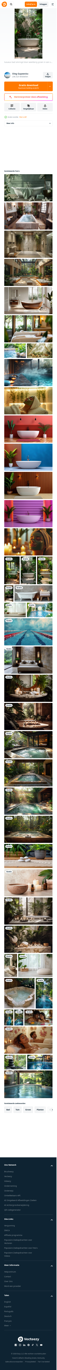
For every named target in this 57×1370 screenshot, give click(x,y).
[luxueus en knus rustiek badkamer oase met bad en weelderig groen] (28, 216)
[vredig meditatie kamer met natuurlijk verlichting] (15, 654)
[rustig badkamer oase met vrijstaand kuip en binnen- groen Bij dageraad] (10, 1025)
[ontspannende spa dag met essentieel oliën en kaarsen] (28, 942)
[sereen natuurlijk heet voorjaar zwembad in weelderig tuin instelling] (19, 1077)
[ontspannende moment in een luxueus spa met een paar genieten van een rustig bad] (18, 1133)
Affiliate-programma (13, 1366)
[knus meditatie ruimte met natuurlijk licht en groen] (21, 1049)
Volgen (48, 76)
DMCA (7, 1361)
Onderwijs (8, 1322)
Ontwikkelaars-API (12, 1326)
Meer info (10, 123)
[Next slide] (46, 1241)
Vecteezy (8, 1307)
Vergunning (9, 1356)
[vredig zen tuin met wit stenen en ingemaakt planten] (28, 916)
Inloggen (43, 4)
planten (40, 1241)
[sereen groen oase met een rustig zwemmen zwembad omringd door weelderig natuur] (12, 1108)
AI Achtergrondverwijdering (16, 1336)
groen (28, 1241)
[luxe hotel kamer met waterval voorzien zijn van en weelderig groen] (28, 720)
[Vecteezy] (4, 4)
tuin (17, 1241)
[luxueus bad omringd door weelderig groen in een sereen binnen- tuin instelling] (12, 586)
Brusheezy (9, 1302)
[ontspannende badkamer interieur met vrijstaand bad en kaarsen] (23, 638)
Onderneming (10, 1317)
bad (8, 1241)
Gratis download (28, 86)
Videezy (7, 1312)
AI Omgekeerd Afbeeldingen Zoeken (20, 1331)
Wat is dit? (23, 117)
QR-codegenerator (12, 1341)
